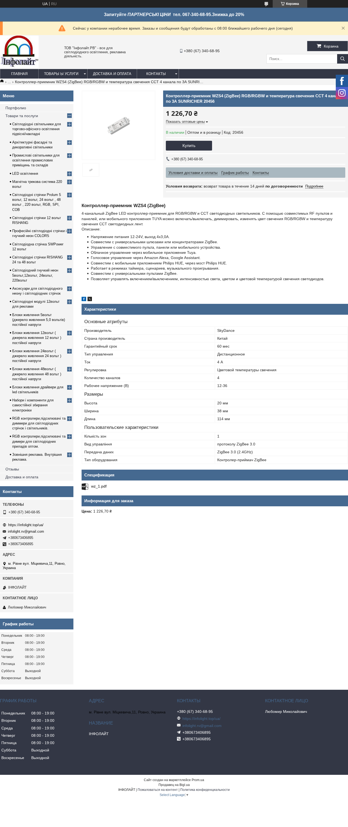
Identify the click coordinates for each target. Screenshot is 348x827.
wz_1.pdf (99, 486)
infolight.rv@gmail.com (26, 531)
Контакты (156, 74)
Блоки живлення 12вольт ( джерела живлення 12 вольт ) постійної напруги (36, 338)
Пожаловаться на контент (158, 790)
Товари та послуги (21, 116)
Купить (188, 145)
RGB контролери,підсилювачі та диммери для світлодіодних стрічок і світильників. (39, 423)
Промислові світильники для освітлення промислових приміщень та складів (36, 160)
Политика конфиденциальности (205, 790)
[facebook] (84, 300)
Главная (19, 74)
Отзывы (12, 469)
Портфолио (15, 108)
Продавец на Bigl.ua (174, 785)
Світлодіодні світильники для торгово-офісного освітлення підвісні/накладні (36, 129)
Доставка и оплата (112, 74)
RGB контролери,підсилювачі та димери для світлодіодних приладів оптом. (39, 441)
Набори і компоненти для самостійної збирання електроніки (33, 405)
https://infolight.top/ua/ (26, 525)
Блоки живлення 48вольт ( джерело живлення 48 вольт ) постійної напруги (36, 374)
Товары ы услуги (61, 74)
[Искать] (342, 59)
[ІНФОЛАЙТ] (19, 66)
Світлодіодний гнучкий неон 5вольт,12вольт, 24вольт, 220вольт (35, 275)
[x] (90, 300)
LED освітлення (25, 173)
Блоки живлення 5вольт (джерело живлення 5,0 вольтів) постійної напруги (38, 320)
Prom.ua (198, 780)
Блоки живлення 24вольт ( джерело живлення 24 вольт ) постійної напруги (36, 356)
